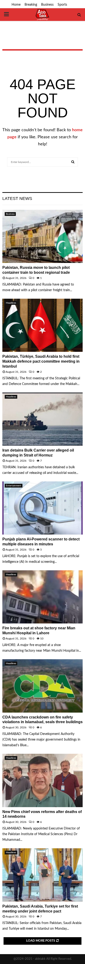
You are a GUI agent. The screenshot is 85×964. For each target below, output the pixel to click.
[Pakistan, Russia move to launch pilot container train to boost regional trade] (42, 236)
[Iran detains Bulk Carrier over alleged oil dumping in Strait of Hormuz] (42, 419)
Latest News (17, 198)
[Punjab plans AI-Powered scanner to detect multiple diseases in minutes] (42, 508)
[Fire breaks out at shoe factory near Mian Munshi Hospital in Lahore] (42, 597)
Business (47, 4)
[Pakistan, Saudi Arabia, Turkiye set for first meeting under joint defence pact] (42, 875)
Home (16, 4)
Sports (62, 4)
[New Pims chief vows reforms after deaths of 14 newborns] (42, 780)
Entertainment (13, 485)
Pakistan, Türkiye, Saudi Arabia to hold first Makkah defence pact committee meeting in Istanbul (41, 361)
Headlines (11, 303)
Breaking (31, 4)
